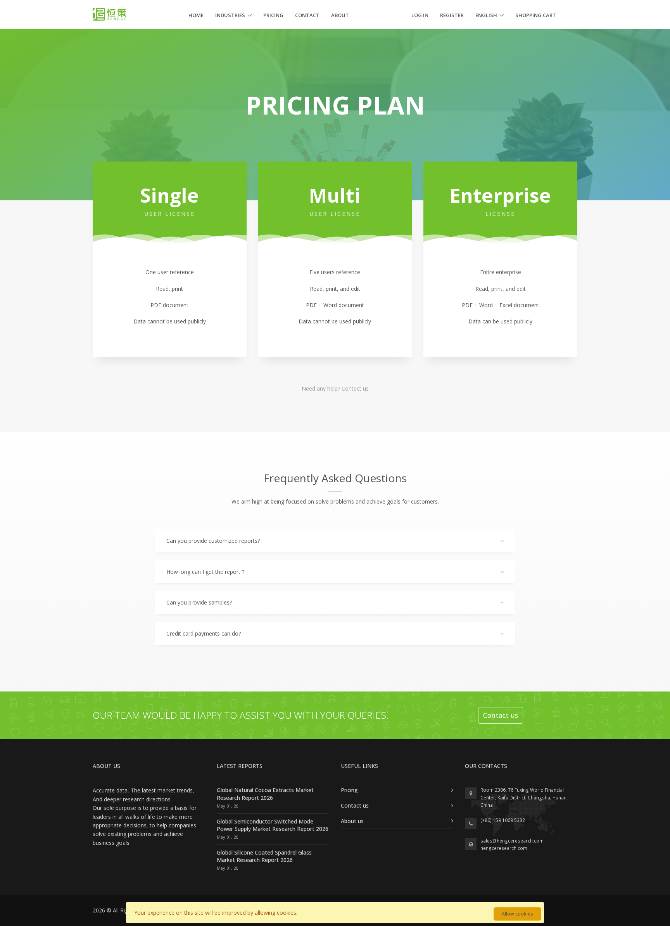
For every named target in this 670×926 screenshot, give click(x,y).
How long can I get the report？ (206, 571)
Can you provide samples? (199, 602)
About (340, 15)
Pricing (273, 15)
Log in (419, 15)
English (486, 15)
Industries (230, 15)
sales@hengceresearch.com (512, 840)
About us (352, 821)
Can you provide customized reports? (213, 540)
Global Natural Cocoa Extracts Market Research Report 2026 (265, 793)
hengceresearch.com (503, 848)
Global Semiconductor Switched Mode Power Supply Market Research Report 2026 (272, 825)
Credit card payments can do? (203, 633)
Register (452, 15)
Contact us (355, 388)
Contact (307, 15)
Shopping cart (535, 15)
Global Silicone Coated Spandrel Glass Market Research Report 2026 (264, 856)
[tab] (335, 540)
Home (196, 15)
